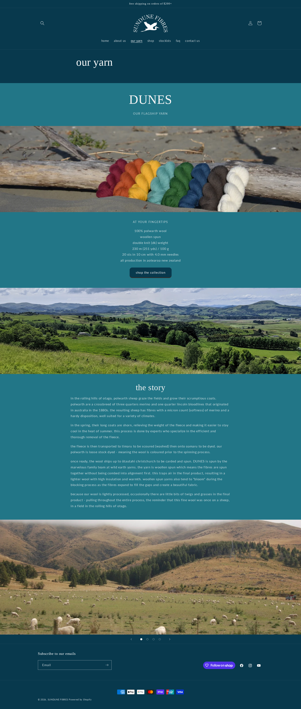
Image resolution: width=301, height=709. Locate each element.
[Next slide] (169, 639)
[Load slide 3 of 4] (153, 639)
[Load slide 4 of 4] (160, 639)
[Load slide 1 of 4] (141, 639)
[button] (42, 23)
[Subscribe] (106, 665)
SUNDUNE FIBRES (58, 699)
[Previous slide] (131, 639)
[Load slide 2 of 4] (147, 639)
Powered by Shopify (80, 699)
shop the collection (150, 272)
